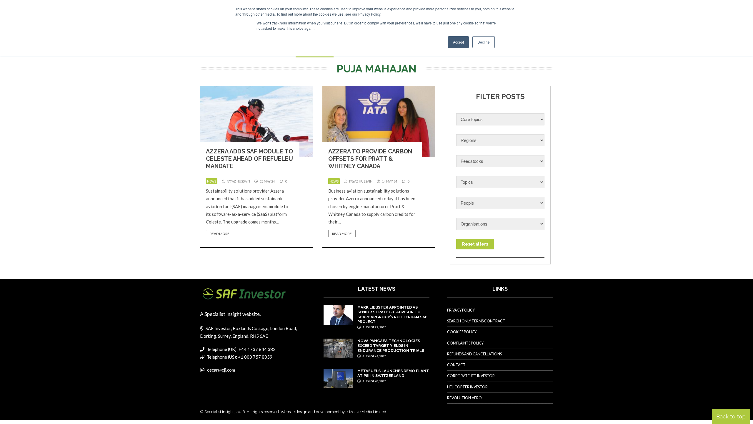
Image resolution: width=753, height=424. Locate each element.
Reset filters (475, 244)
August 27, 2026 (374, 327)
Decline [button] (483, 41)
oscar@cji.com (221, 369)
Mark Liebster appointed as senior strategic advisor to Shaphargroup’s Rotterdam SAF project (392, 314)
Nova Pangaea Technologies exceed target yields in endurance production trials (390, 346)
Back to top (731, 416)
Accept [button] (458, 41)
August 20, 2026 (374, 381)
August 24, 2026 (374, 356)
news (211, 181)
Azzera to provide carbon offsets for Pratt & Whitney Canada (370, 159)
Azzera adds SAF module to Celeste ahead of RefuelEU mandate (249, 159)
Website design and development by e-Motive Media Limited (333, 412)
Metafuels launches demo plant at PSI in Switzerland (393, 373)
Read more (219, 233)
